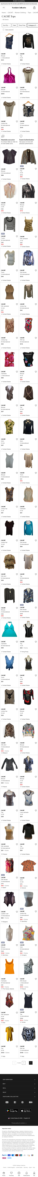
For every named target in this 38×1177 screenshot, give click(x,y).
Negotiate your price (8, 140)
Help (4, 1092)
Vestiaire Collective (10, 1096)
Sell (4, 1088)
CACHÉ (10, 12)
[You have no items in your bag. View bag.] (34, 7)
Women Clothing (20, 12)
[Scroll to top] (31, 1063)
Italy (34, 1167)
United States (19, 1167)
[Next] (23, 1063)
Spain (30, 1167)
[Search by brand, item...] (3, 7)
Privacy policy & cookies (18, 1123)
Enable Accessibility (19, 1)
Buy (4, 1084)
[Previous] (14, 1063)
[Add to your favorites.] (17, 54)
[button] (34, 7)
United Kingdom (11, 1167)
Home (4, 12)
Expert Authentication (26, 140)
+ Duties (25, 648)
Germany (26, 1167)
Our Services (8, 1079)
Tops (29, 12)
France (4, 1167)
